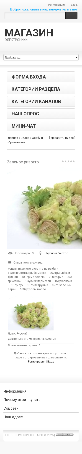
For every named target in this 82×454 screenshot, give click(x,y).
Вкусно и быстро (56, 253)
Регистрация (57, 4)
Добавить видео (62, 137)
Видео (25, 137)
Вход (74, 4)
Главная (12, 137)
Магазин (29, 34)
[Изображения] (31, 313)
